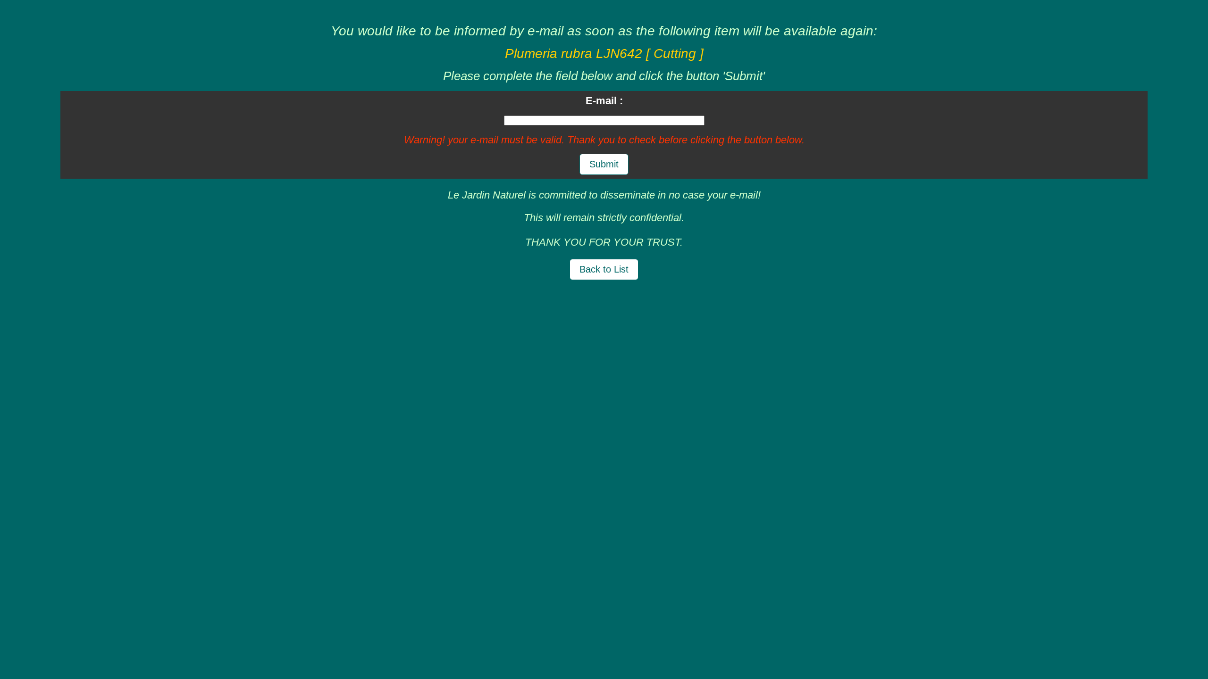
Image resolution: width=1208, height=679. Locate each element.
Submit (604, 164)
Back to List (604, 269)
